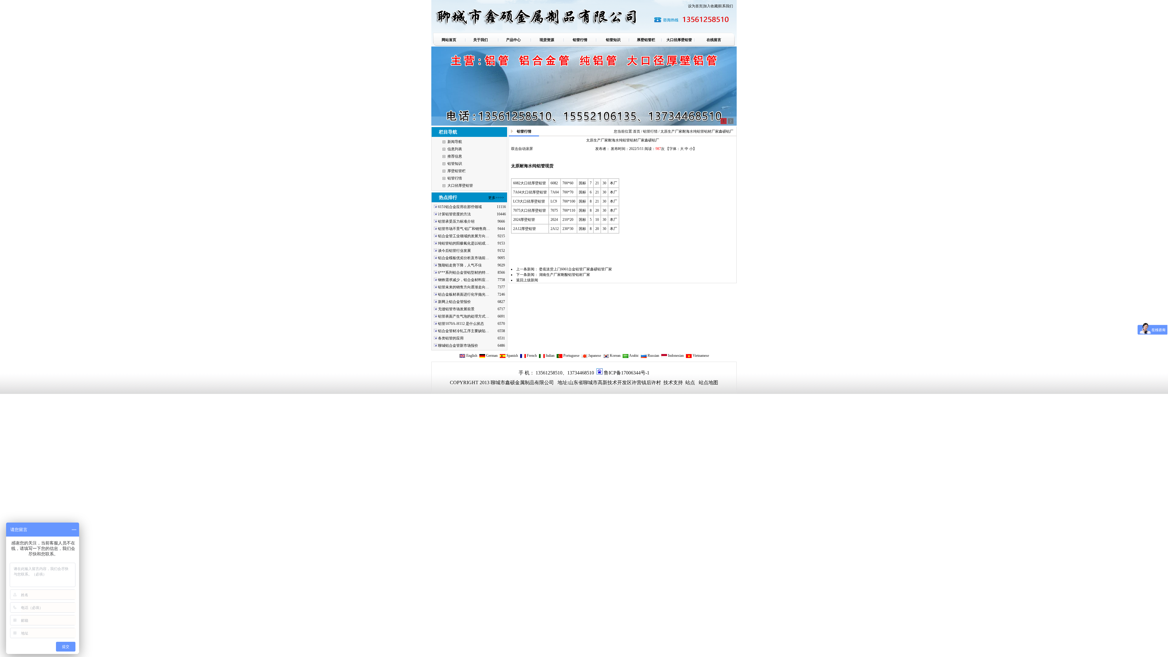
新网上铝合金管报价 (454, 302)
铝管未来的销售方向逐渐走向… (463, 287)
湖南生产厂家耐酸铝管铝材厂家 (564, 275)
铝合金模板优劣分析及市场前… (463, 258)
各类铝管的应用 (451, 338)
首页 (636, 131)
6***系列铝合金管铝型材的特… (463, 272)
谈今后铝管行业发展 (454, 251)
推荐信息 (454, 156)
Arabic (633, 355)
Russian (653, 355)
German (491, 355)
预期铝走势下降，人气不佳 (460, 265)
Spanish (512, 355)
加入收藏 (710, 6)
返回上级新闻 (527, 280)
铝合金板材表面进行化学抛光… (463, 294)
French (531, 355)
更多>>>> (496, 198)
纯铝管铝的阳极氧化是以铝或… (463, 243)
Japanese (594, 355)
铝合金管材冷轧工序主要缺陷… (463, 331)
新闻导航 (454, 142)
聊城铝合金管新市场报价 (458, 345)
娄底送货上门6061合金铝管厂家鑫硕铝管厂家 (575, 269)
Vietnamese (700, 355)
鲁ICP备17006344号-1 (626, 372)
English (471, 355)
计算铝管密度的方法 (454, 214)
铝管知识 (454, 164)
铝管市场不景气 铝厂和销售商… (464, 229)
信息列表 (454, 149)
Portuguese (570, 355)
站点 (690, 382)
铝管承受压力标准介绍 (456, 221)
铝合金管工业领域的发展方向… (463, 236)
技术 (667, 382)
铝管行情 (454, 178)
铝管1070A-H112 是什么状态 (461, 324)
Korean (614, 355)
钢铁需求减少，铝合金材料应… (463, 280)
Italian (549, 355)
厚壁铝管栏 (456, 171)
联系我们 (725, 6)
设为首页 (695, 6)
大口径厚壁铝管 (460, 185)
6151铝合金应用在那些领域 (460, 207)
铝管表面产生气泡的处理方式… (463, 316)
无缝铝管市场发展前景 (456, 309)
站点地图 (708, 382)
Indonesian (675, 355)
